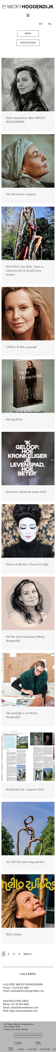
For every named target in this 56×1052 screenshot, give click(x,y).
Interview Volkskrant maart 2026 (26, 491)
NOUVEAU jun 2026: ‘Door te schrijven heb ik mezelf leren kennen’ (24, 270)
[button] (28, 15)
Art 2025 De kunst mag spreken (25, 861)
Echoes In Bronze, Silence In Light (27, 564)
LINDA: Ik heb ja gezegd (21, 347)
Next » (28, 954)
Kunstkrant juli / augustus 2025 (25, 789)
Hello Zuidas (14, 934)
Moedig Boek (14, 419)
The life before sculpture (21, 194)
